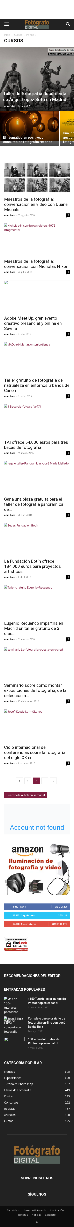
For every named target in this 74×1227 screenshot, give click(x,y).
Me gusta (60, 906)
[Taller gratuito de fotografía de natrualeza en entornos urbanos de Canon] (37, 358)
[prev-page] (19, 781)
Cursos (18, 35)
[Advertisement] (37, 11)
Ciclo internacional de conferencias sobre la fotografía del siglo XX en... (34, 752)
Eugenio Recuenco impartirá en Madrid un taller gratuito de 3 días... (33, 628)
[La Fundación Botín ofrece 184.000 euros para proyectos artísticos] (37, 539)
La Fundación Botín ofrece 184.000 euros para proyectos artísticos (32, 566)
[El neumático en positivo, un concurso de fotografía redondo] (29, 126)
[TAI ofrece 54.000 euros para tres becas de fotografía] (37, 420)
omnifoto (9, 105)
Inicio (7, 35)
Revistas (23, 1215)
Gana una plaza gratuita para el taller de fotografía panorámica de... (33, 504)
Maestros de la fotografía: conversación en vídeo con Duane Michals (36, 204)
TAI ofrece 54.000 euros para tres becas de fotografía (36, 445)
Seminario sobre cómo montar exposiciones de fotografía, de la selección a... (35, 690)
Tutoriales (13, 1210)
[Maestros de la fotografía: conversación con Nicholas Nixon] (37, 239)
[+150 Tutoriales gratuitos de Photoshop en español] (11, 1010)
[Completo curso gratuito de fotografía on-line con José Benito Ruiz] (14, 1025)
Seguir (62, 915)
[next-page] (53, 781)
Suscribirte (59, 923)
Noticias (36, 1215)
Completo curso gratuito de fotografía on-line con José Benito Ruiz (46, 1022)
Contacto (50, 1215)
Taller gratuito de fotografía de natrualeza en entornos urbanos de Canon (36, 385)
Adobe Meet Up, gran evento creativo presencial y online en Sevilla (33, 323)
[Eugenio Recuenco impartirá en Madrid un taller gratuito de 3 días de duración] (37, 601)
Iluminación (57, 1210)
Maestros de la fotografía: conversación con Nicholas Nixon (36, 264)
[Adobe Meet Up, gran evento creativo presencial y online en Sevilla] (37, 296)
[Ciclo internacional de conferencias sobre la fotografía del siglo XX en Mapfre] (37, 725)
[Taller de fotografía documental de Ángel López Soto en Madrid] (37, 79)
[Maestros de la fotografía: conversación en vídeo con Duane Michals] (37, 177)
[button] (6, 24)
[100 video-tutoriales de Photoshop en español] (14, 1043)
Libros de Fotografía (34, 1210)
